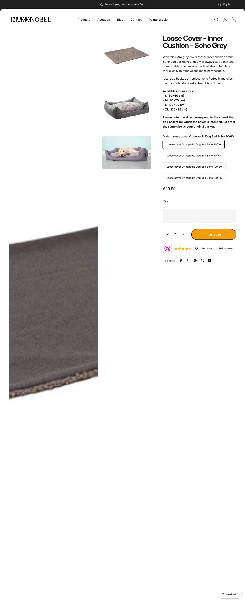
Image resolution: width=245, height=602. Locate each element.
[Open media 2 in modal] (126, 55)
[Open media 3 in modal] (126, 108)
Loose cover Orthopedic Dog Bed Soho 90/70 (193, 155)
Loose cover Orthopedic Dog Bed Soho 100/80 (194, 166)
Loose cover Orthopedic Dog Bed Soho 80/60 (193, 144)
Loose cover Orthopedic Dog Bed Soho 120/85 (194, 177)
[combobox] (227, 4)
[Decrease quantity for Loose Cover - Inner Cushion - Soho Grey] (167, 234)
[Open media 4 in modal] (126, 152)
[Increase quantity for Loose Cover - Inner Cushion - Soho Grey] (184, 234)
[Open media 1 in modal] (53, 314)
